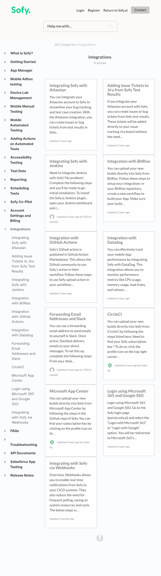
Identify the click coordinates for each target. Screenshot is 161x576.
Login (80, 10)
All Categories (65, 45)
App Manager (21, 70)
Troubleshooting (23, 444)
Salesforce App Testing (22, 464)
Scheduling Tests (19, 190)
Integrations (20, 229)
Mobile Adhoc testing (21, 81)
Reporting (18, 179)
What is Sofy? (21, 53)
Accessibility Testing (21, 160)
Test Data (18, 171)
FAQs (14, 431)
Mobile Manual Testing (22, 109)
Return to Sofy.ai (115, 10)
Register (94, 10)
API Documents (23, 453)
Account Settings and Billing (20, 215)
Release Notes (22, 475)
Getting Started (23, 62)
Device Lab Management (21, 95)
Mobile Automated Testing (19, 125)
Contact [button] (140, 10)
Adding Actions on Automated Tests (23, 143)
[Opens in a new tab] (99, 538)
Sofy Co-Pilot (21, 202)
